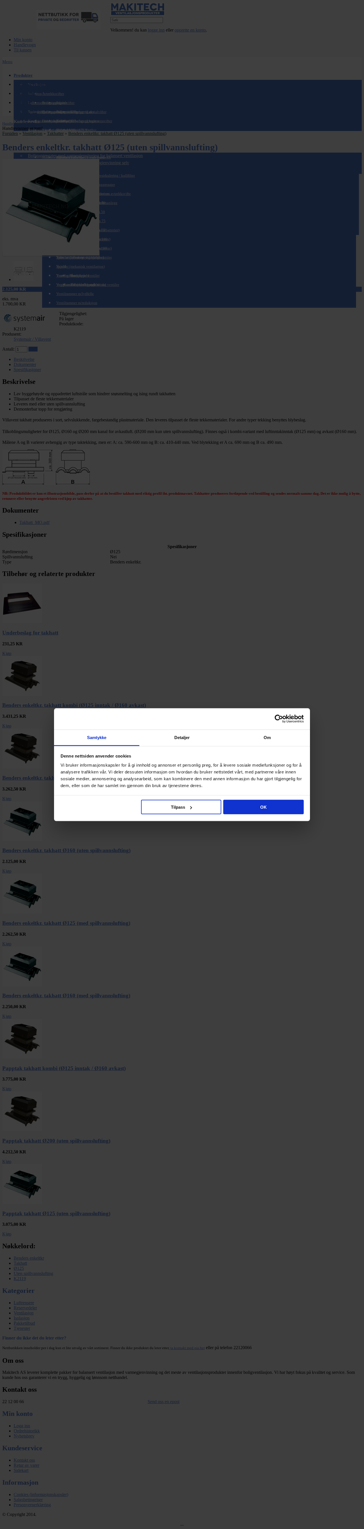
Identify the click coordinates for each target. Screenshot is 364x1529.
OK (263, 807)
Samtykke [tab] (97, 737)
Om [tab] (267, 737)
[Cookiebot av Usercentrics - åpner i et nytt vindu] (279, 719)
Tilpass (178, 807)
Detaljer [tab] (182, 737)
